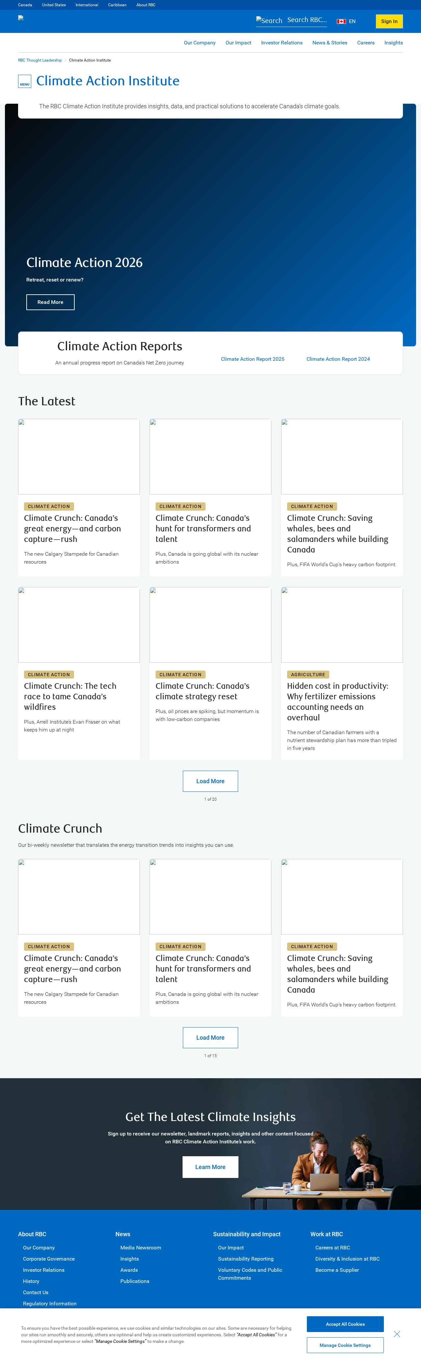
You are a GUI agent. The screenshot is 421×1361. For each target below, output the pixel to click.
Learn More (210, 1166)
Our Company (200, 43)
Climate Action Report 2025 (253, 359)
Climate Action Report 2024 (338, 359)
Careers (366, 43)
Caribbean (117, 5)
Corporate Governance (49, 1259)
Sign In (389, 21)
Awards (129, 1270)
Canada (25, 5)
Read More (50, 302)
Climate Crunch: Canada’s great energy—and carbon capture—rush (72, 529)
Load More (210, 781)
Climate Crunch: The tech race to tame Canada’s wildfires (70, 696)
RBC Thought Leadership (40, 60)
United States (54, 5)
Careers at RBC (332, 1247)
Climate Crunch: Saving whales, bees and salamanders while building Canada (337, 534)
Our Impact (238, 43)
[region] (210, 1334)
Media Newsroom (140, 1247)
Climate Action (49, 506)
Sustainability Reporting (246, 1259)
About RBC (146, 5)
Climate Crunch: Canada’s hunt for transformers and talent (203, 529)
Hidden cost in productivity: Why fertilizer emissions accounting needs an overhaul (337, 702)
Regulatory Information (50, 1303)
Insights (393, 43)
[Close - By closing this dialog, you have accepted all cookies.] (397, 1334)
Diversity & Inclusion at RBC (347, 1259)
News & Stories (329, 43)
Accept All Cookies (345, 1324)
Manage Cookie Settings (345, 1345)
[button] (291, 21)
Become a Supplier (337, 1270)
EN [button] (353, 21)
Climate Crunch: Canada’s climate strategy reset (203, 691)
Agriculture (308, 674)
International (87, 5)
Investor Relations (282, 43)
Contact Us (35, 1292)
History (31, 1281)
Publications (134, 1281)
